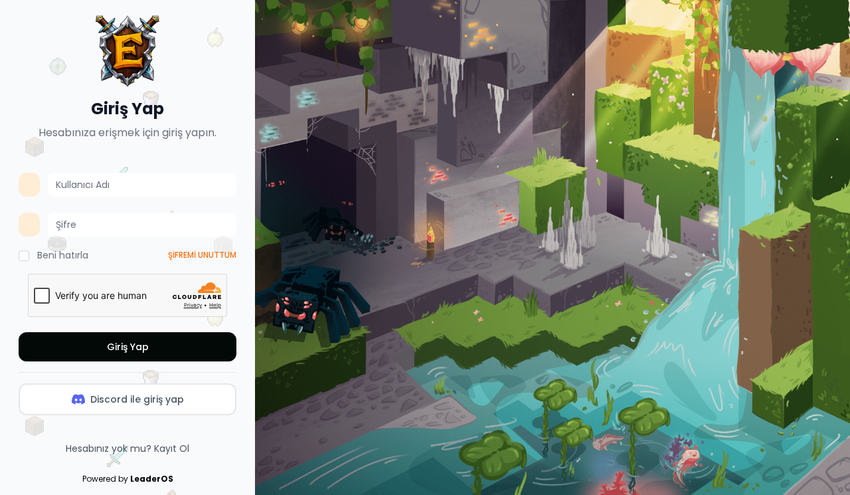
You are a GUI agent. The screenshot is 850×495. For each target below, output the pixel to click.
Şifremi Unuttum (202, 255)
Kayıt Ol (171, 448)
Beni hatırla (62, 255)
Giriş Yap (128, 346)
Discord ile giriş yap (137, 399)
